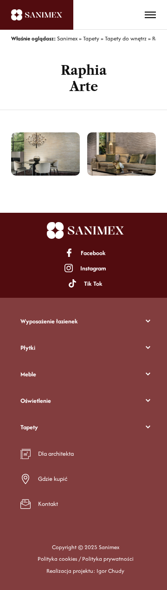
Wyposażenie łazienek (49, 321)
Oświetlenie (35, 400)
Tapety (29, 427)
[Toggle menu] (150, 14)
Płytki (27, 347)
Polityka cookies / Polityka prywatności (86, 559)
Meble (28, 374)
